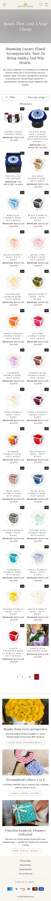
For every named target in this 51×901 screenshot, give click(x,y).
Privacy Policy (25, 861)
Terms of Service (25, 874)
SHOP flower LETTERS (25, 793)
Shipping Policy (25, 869)
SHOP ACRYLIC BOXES (25, 851)
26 (30, 677)
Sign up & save (24, 882)
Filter (12, 97)
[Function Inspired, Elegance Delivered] (25, 813)
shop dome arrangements (25, 743)
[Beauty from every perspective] (25, 712)
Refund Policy (25, 865)
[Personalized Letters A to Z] (25, 762)
